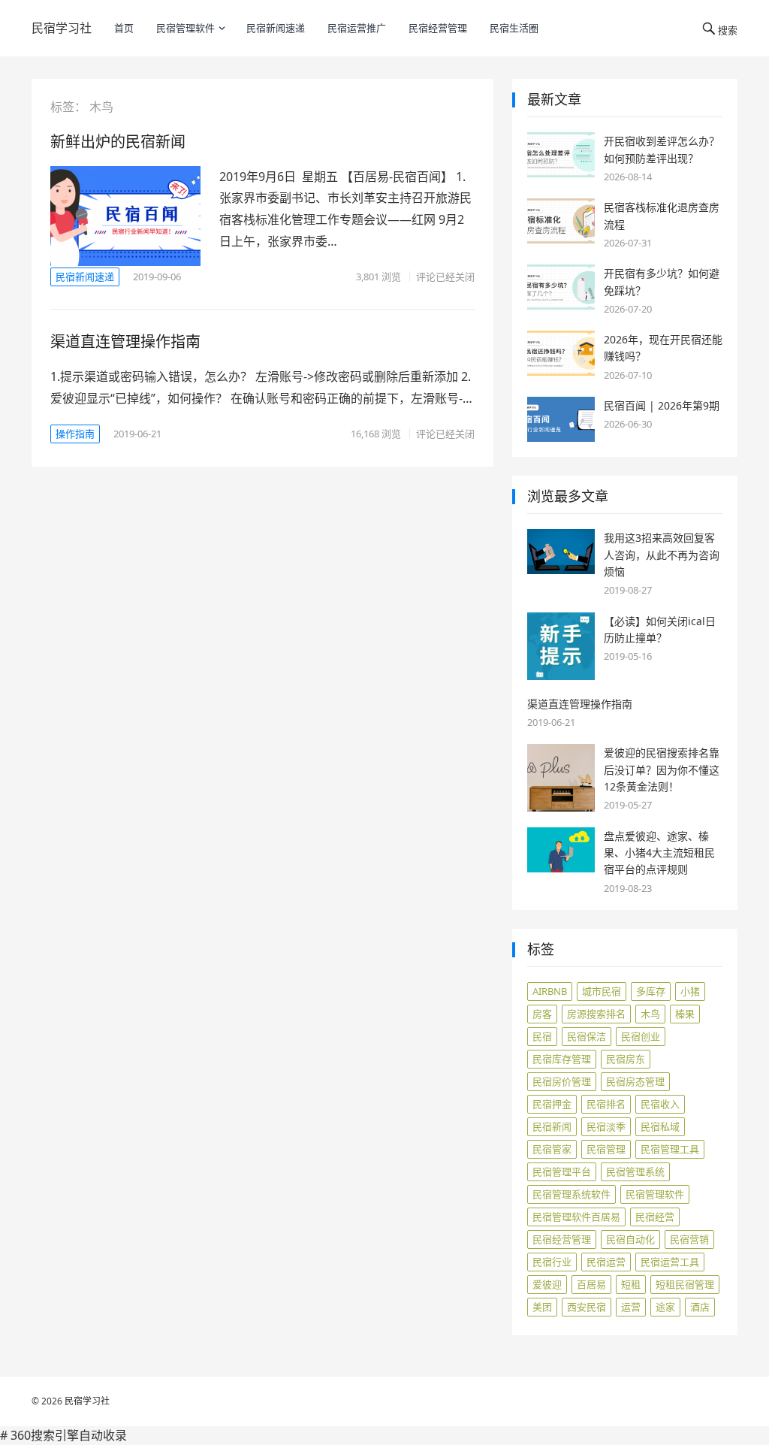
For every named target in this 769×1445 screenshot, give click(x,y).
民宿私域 (660, 1126)
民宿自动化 (630, 1239)
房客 (542, 1013)
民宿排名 (606, 1104)
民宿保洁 (586, 1036)
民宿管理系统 (635, 1171)
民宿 (542, 1036)
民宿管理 (606, 1149)
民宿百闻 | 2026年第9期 (661, 405)
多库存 (650, 991)
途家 (665, 1306)
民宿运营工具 (670, 1261)
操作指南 (75, 433)
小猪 (690, 991)
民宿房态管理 (635, 1081)
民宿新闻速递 (275, 28)
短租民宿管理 (685, 1284)
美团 (542, 1306)
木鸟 (650, 1013)
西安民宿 (586, 1306)
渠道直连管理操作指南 (125, 341)
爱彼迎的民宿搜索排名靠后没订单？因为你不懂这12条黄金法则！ (661, 769)
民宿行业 (551, 1261)
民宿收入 (660, 1104)
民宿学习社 (62, 28)
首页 (124, 28)
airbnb (549, 991)
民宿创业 (640, 1036)
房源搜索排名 (596, 1013)
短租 (631, 1284)
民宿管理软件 (185, 28)
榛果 (685, 1013)
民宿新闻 (551, 1126)
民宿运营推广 (356, 28)
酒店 (700, 1306)
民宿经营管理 (438, 28)
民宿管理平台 (561, 1171)
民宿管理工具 (670, 1149)
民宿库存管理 (561, 1059)
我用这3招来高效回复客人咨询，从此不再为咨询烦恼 (661, 555)
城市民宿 (601, 991)
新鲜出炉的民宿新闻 (117, 142)
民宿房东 (625, 1059)
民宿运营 (606, 1261)
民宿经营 (654, 1216)
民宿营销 (689, 1239)
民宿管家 (551, 1149)
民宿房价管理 (561, 1081)
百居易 (591, 1284)
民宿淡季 (606, 1126)
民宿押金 (551, 1104)
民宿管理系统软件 (571, 1194)
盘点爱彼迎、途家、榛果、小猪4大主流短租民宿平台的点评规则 (659, 853)
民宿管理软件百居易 (576, 1216)
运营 (631, 1306)
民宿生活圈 (514, 28)
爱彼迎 (547, 1284)
